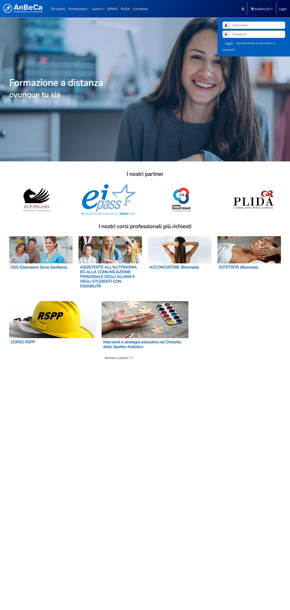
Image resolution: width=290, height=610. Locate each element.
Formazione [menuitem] (77, 9)
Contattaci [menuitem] (140, 9)
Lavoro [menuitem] (97, 9)
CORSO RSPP (23, 342)
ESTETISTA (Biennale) (238, 267)
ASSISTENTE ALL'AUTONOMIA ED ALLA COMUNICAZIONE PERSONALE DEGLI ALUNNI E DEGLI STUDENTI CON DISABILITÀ (108, 277)
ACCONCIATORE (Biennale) (174, 267)
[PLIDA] (253, 199)
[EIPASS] (109, 199)
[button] (242, 9)
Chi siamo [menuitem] (58, 9)
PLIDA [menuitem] (125, 9)
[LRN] (181, 199)
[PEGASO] (36, 199)
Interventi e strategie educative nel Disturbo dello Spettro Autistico (142, 344)
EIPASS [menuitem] (113, 9)
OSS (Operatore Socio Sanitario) (39, 267)
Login (283, 9)
